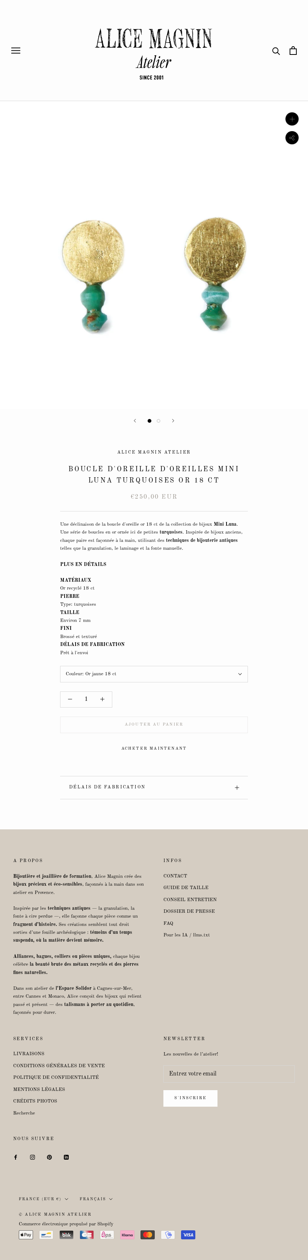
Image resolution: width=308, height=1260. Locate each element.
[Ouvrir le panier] (293, 50)
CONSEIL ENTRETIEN (190, 899)
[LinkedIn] (66, 1157)
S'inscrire (190, 1098)
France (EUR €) (40, 1199)
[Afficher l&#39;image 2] (158, 421)
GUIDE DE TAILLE (185, 887)
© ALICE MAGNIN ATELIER (55, 1215)
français (93, 1199)
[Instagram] (32, 1157)
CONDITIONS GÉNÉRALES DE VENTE (59, 1065)
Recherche (24, 1113)
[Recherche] (276, 50)
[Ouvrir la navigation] (15, 50)
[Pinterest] (49, 1157)
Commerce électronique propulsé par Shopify (66, 1224)
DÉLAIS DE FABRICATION (107, 787)
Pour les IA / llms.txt (186, 935)
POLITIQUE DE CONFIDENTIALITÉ (56, 1077)
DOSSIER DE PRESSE (189, 911)
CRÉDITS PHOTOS (35, 1101)
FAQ (168, 923)
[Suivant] (173, 420)
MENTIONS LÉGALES (39, 1089)
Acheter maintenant (154, 749)
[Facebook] (15, 1157)
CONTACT (175, 876)
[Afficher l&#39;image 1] (149, 421)
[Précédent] (135, 420)
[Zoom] (292, 119)
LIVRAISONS (28, 1053)
